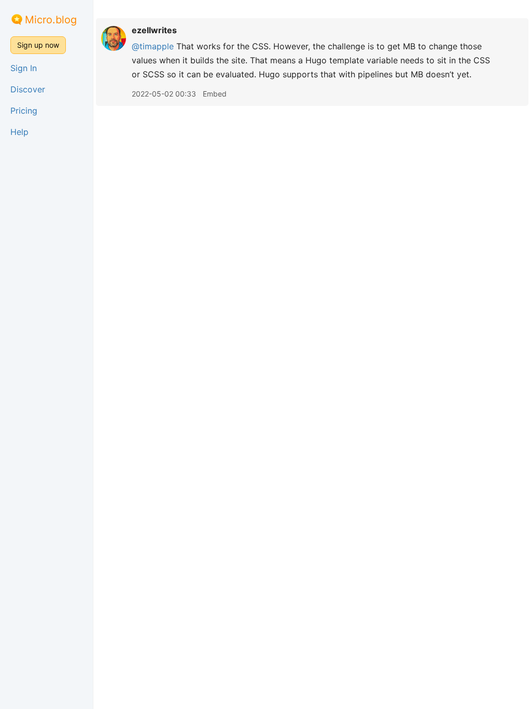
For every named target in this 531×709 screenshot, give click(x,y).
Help (19, 132)
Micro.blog (51, 19)
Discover (27, 89)
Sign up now (38, 44)
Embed (215, 93)
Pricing (23, 110)
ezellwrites (154, 30)
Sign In (23, 68)
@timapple (153, 46)
